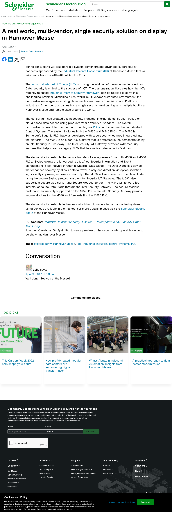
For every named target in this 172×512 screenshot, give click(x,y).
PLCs (96, 127)
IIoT (79, 243)
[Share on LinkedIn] (10, 60)
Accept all (145, 502)
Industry (10, 16)
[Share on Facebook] (4, 60)
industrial (89, 243)
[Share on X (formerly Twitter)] (16, 60)
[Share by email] (23, 60)
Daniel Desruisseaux (32, 51)
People (88, 10)
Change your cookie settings (122, 502)
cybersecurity (43, 243)
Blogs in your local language (118, 10)
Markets (73, 10)
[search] (167, 4)
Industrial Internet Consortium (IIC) (86, 71)
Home (2, 16)
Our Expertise (54, 10)
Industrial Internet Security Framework (75, 92)
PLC (133, 243)
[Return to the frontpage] (19, 6)
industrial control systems (113, 243)
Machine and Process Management (30, 16)
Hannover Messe (64, 243)
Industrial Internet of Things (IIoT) (53, 84)
